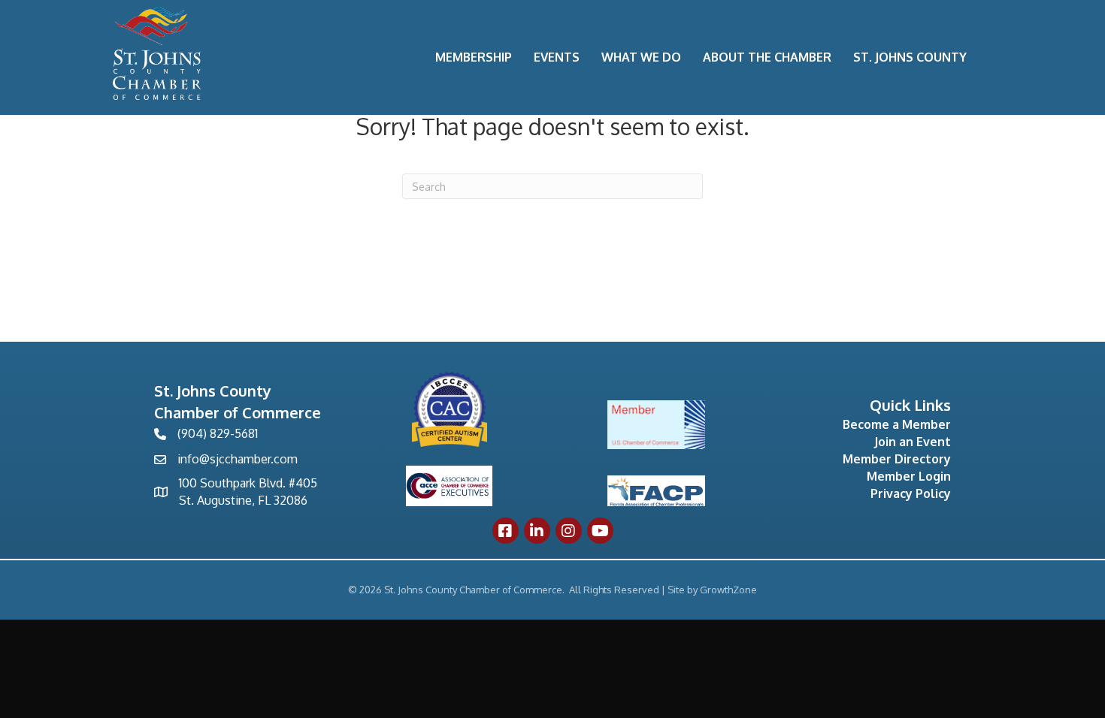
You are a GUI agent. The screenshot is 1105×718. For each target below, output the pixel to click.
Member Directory (897, 458)
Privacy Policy (910, 493)
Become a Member (897, 424)
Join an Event (912, 441)
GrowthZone (728, 590)
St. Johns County (910, 57)
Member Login (909, 476)
